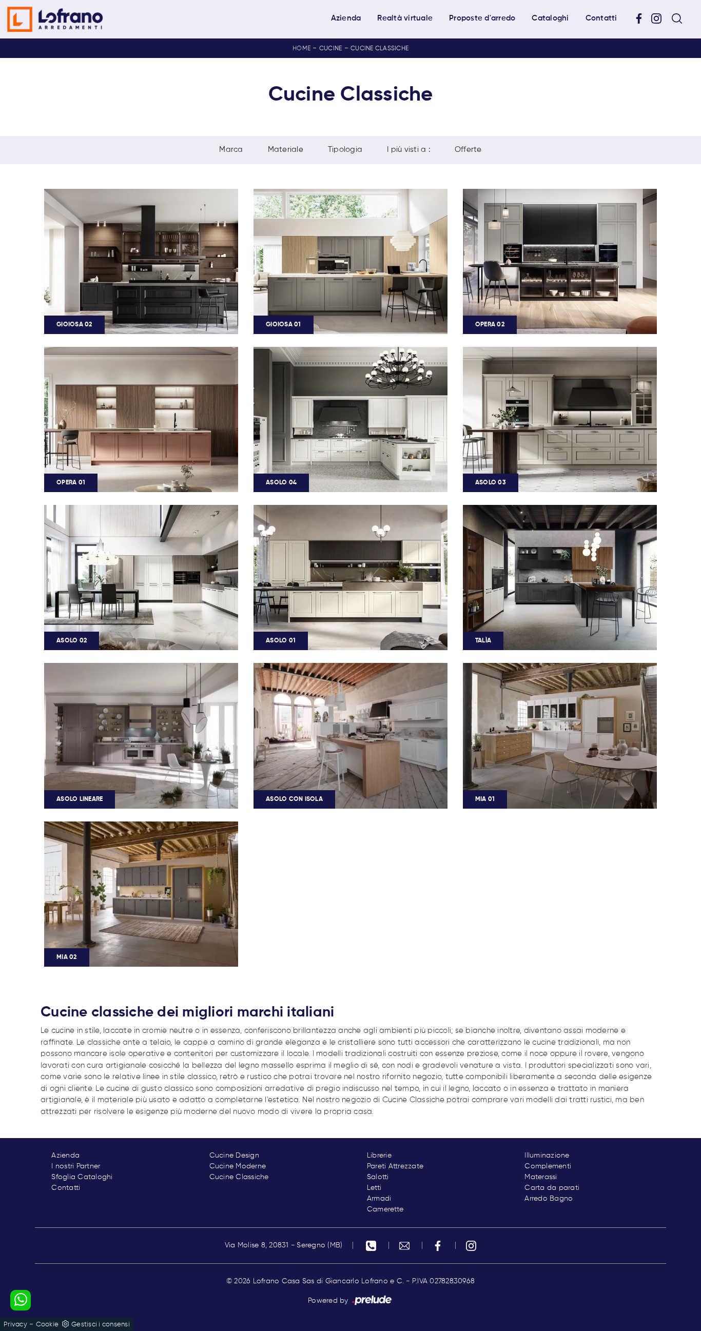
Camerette (385, 1209)
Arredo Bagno (548, 1198)
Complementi (547, 1166)
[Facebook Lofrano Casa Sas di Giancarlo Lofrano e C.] (642, 19)
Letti (374, 1187)
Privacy (15, 1324)
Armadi (379, 1198)
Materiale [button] (285, 149)
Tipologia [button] (345, 149)
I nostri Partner (75, 1166)
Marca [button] (231, 149)
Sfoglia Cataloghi (81, 1177)
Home (301, 49)
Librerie (379, 1155)
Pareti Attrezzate (395, 1166)
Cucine (330, 49)
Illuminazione (546, 1155)
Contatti (601, 18)
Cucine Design (234, 1155)
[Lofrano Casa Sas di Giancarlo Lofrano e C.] (55, 19)
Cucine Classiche (379, 49)
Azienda (346, 18)
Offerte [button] (468, 149)
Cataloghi (550, 18)
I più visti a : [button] (408, 149)
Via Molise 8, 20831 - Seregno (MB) (284, 1245)
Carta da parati (551, 1187)
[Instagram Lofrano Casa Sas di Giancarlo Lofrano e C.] (660, 19)
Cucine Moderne (237, 1166)
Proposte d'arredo (482, 18)
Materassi (540, 1177)
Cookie (47, 1324)
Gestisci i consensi (100, 1324)
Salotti (378, 1177)
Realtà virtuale (405, 18)
